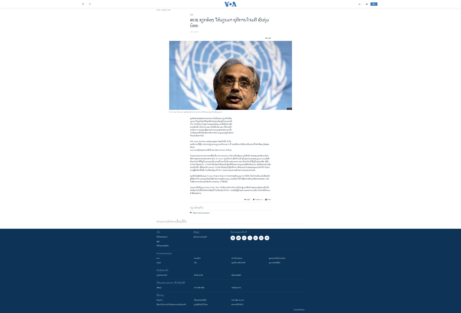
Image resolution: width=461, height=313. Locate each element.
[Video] (366, 4)
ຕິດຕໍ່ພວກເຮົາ (198, 275)
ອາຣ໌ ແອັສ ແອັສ (199, 287)
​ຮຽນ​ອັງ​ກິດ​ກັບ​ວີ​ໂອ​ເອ (201, 304)
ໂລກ (191, 14)
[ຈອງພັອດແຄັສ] (267, 238)
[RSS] (255, 238)
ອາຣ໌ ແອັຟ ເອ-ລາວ (237, 300)
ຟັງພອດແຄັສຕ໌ (236, 275)
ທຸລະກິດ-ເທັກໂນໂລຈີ (238, 262)
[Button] (268, 38)
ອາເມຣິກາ (197, 258)
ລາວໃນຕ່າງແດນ (236, 258)
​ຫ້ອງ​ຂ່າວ (160, 300)
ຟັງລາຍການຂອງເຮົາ (200, 237)
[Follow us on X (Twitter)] (250, 238)
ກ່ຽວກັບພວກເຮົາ (162, 275)
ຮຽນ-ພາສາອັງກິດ (274, 262)
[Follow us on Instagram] (244, 238)
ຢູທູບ (158, 241)
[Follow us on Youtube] (238, 238)
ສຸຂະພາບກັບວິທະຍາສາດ (277, 258)
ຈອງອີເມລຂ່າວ (236, 287)
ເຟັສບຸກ (159, 287)
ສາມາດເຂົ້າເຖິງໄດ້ (237, 304)
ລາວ (158, 258)
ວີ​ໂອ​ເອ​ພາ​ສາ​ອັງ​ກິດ (200, 300)
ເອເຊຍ (159, 262)
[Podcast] (261, 238)
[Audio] (359, 4)
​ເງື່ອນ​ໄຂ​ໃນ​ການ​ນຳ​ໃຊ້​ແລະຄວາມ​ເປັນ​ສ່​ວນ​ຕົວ (171, 304)
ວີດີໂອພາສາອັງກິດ (163, 246)
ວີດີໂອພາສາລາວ (162, 237)
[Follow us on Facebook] (232, 238)
